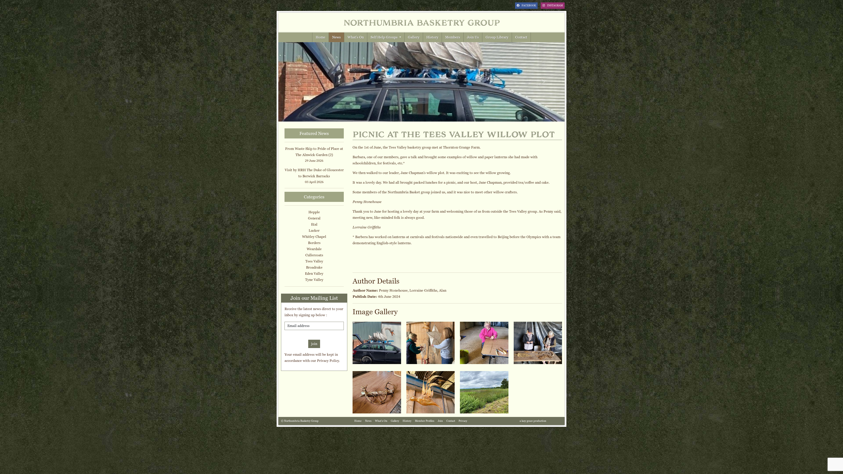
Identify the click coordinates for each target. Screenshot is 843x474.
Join (440, 421)
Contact (521, 37)
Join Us (473, 37)
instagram (555, 5)
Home (320, 37)
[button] (299, 82)
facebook (529, 5)
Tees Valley (314, 261)
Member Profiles (424, 421)
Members (452, 37)
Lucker (314, 230)
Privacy (463, 421)
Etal (314, 224)
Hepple (314, 212)
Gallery (414, 37)
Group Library (497, 37)
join (314, 343)
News (336, 37)
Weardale (314, 249)
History (432, 37)
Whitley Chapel (314, 236)
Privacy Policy (328, 360)
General (314, 218)
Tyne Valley (314, 279)
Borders (314, 243)
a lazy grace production (533, 421)
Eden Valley (314, 273)
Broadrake (314, 267)
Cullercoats (314, 255)
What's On (356, 37)
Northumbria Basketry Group (421, 22)
